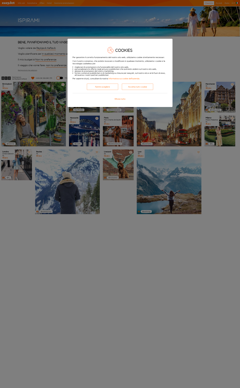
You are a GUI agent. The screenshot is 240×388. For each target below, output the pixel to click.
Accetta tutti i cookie (137, 87)
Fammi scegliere (102, 87)
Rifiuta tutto (120, 99)
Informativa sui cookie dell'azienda (123, 78)
